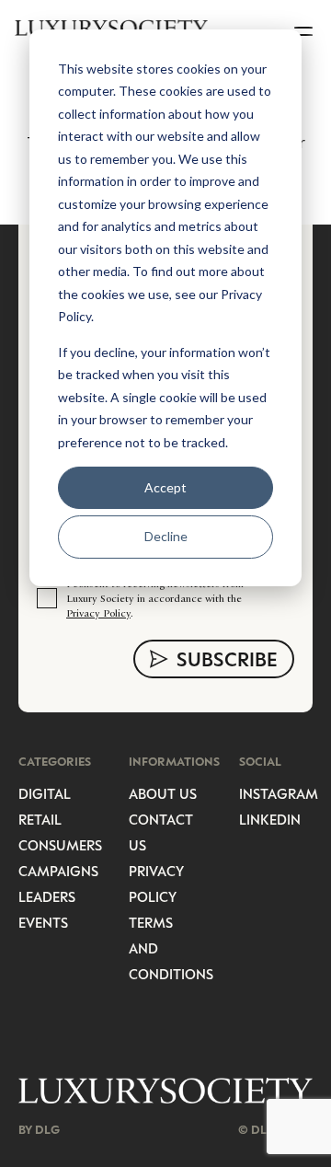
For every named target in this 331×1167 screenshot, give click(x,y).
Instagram (278, 793)
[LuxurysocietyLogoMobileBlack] (111, 27)
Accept (165, 487)
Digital (44, 793)
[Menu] (305, 28)
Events (43, 922)
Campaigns (58, 870)
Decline (166, 536)
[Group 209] (165, 1091)
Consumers (60, 845)
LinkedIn (270, 819)
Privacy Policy (98, 613)
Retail (40, 819)
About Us (163, 793)
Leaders (46, 896)
